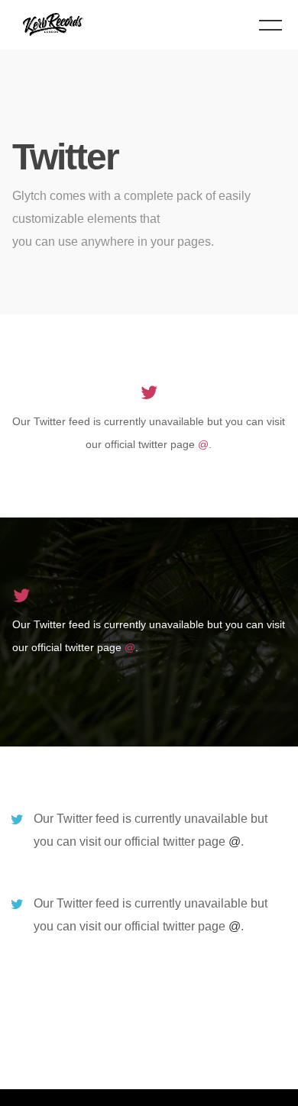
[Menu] (270, 24)
